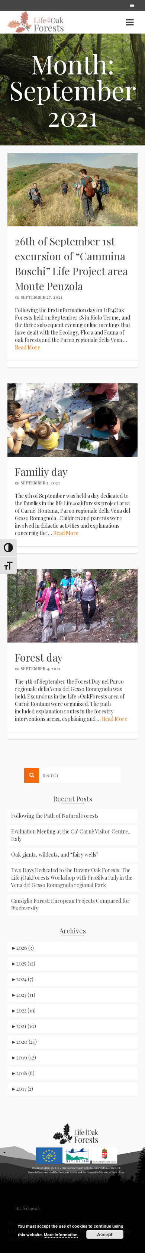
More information (61, 1234)
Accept (104, 1234)
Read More (27, 347)
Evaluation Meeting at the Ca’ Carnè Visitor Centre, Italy (70, 835)
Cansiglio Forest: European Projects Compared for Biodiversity (70, 904)
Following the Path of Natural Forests (55, 815)
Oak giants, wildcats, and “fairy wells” (55, 854)
